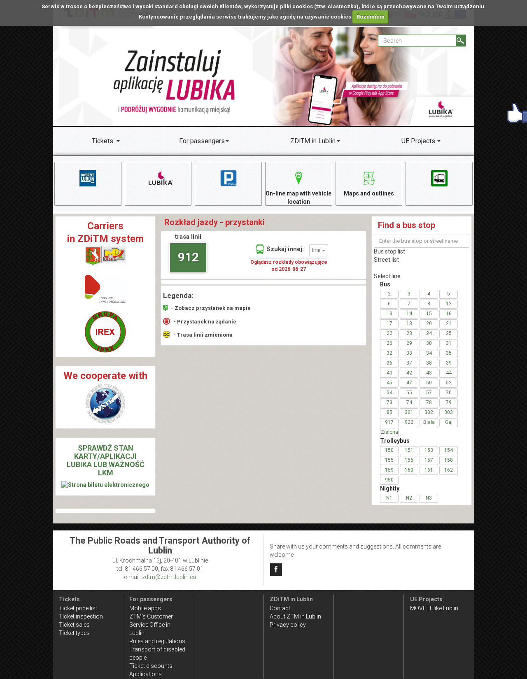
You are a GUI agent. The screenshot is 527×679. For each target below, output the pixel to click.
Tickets (102, 141)
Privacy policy (288, 624)
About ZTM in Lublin (295, 616)
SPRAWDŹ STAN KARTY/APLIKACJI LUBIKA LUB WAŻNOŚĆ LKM (106, 460)
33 (409, 353)
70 (449, 392)
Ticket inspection (81, 616)
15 (429, 313)
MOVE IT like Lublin (434, 608)
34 (429, 353)
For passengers (202, 141)
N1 (389, 498)
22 (389, 333)
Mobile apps (145, 608)
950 (389, 480)
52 (449, 383)
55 (409, 392)
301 (409, 412)
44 (449, 373)
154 (448, 450)
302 (428, 412)
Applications (145, 674)
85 (389, 412)
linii (317, 250)
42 (409, 373)
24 (429, 333)
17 (389, 323)
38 (429, 363)
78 (429, 402)
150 (389, 450)
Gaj (448, 422)
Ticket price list (78, 608)
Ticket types (74, 633)
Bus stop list (389, 251)
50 (429, 383)
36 (389, 363)
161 (428, 470)
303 (448, 412)
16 (449, 313)
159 (389, 470)
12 (449, 304)
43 (429, 373)
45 (389, 383)
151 (409, 450)
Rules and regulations (157, 641)
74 (409, 402)
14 (409, 313)
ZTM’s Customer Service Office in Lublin (151, 624)
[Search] (461, 41)
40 (389, 373)
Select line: (388, 276)
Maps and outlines (369, 193)
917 (389, 422)
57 (429, 392)
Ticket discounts (151, 666)
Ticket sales (74, 624)
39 (449, 363)
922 (409, 422)
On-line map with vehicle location (298, 197)
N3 (429, 498)
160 (409, 470)
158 (448, 460)
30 (429, 343)
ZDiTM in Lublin (313, 141)
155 (389, 460)
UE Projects (418, 141)
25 (449, 333)
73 (389, 402)
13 (389, 313)
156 (409, 460)
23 (409, 333)
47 (409, 383)
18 (409, 323)
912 (188, 257)
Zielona (389, 432)
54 (389, 392)
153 (428, 450)
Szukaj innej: (285, 249)
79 (449, 402)
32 (389, 353)
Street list (386, 259)
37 (409, 363)
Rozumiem (371, 17)
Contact (280, 608)
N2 (409, 498)
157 (428, 460)
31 (449, 343)
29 (409, 343)
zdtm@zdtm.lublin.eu (169, 577)
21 (449, 323)
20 (429, 323)
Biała (429, 422)
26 (389, 343)
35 (449, 353)
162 (448, 470)
